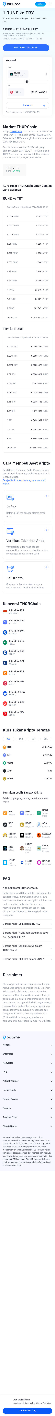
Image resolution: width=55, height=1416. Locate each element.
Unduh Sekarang (27, 1411)
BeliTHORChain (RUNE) (26, 48)
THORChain (16, 132)
